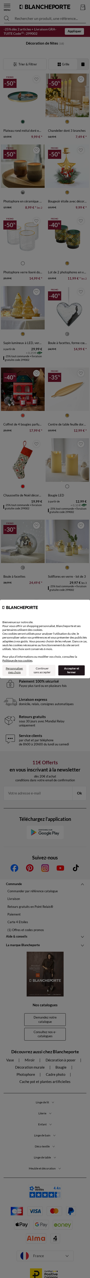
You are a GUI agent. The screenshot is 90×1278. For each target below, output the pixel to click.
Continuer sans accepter (42, 670)
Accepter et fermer (71, 670)
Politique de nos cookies (17, 660)
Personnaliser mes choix (14, 670)
